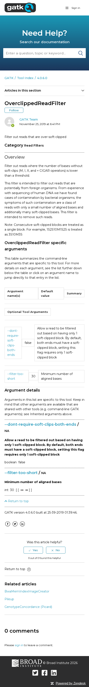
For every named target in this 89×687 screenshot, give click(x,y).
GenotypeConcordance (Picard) (28, 607)
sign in (19, 645)
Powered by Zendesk (71, 683)
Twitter (15, 527)
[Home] (20, 7)
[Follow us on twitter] (35, 673)
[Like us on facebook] (45, 673)
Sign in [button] (76, 7)
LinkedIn (22, 527)
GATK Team (28, 119)
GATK (9, 78)
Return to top (18, 501)
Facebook (8, 527)
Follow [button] (14, 110)
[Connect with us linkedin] (54, 673)
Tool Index (25, 78)
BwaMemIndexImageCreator (27, 591)
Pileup (9, 599)
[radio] (33, 550)
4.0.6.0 (42, 78)
